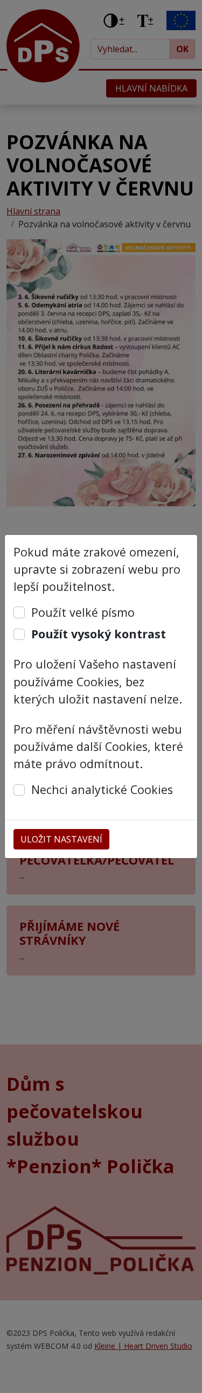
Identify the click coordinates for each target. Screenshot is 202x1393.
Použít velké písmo (83, 612)
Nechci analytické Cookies (102, 789)
